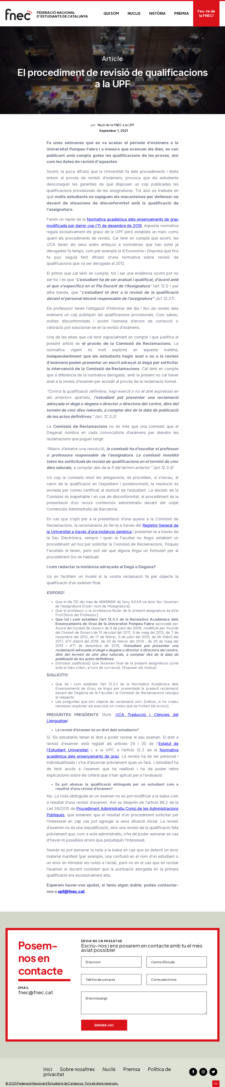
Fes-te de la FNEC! (206, 13)
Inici (47, 1069)
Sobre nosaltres (77, 1069)
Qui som (111, 13)
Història (157, 13)
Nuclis (134, 13)
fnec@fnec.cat (35, 992)
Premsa (131, 1069)
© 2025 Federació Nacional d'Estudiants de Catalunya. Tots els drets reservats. (62, 1083)
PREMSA (181, 13)
